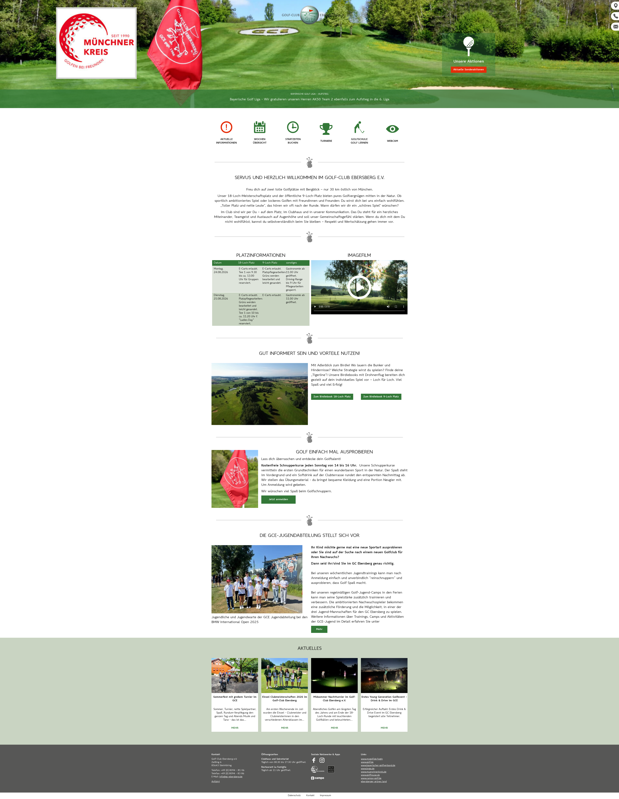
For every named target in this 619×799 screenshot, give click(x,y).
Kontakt (310, 795)
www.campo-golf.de (371, 778)
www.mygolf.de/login (372, 759)
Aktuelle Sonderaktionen (468, 69)
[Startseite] (309, 15)
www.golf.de (367, 762)
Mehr (319, 629)
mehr (234, 728)
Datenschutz (294, 795)
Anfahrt (215, 782)
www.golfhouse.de (370, 775)
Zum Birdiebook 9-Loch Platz (381, 396)
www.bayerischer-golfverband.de (378, 765)
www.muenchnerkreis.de (373, 772)
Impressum (325, 795)
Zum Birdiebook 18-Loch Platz (332, 396)
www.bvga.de (367, 769)
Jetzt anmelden (278, 499)
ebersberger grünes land (374, 782)
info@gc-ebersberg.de (230, 777)
